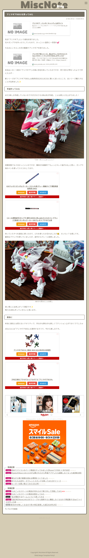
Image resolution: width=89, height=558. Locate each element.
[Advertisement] (44, 534)
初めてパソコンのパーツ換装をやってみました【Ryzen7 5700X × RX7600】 (41, 470)
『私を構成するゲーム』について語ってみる (27, 496)
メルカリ (43, 192)
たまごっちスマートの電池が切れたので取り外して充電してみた (37, 491)
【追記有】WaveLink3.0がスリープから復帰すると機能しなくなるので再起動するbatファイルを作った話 (44, 500)
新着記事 (11, 488)
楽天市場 (32, 192)
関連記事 (11, 467)
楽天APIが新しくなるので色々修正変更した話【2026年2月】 (34, 504)
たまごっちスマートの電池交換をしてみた (28, 494)
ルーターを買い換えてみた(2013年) (25, 483)
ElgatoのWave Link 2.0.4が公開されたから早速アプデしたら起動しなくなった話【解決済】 (47, 473)
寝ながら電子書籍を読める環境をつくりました (30, 478)
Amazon (21, 192)
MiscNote (42, 552)
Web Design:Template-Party (44, 555)
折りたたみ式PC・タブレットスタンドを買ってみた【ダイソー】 (36, 481)
